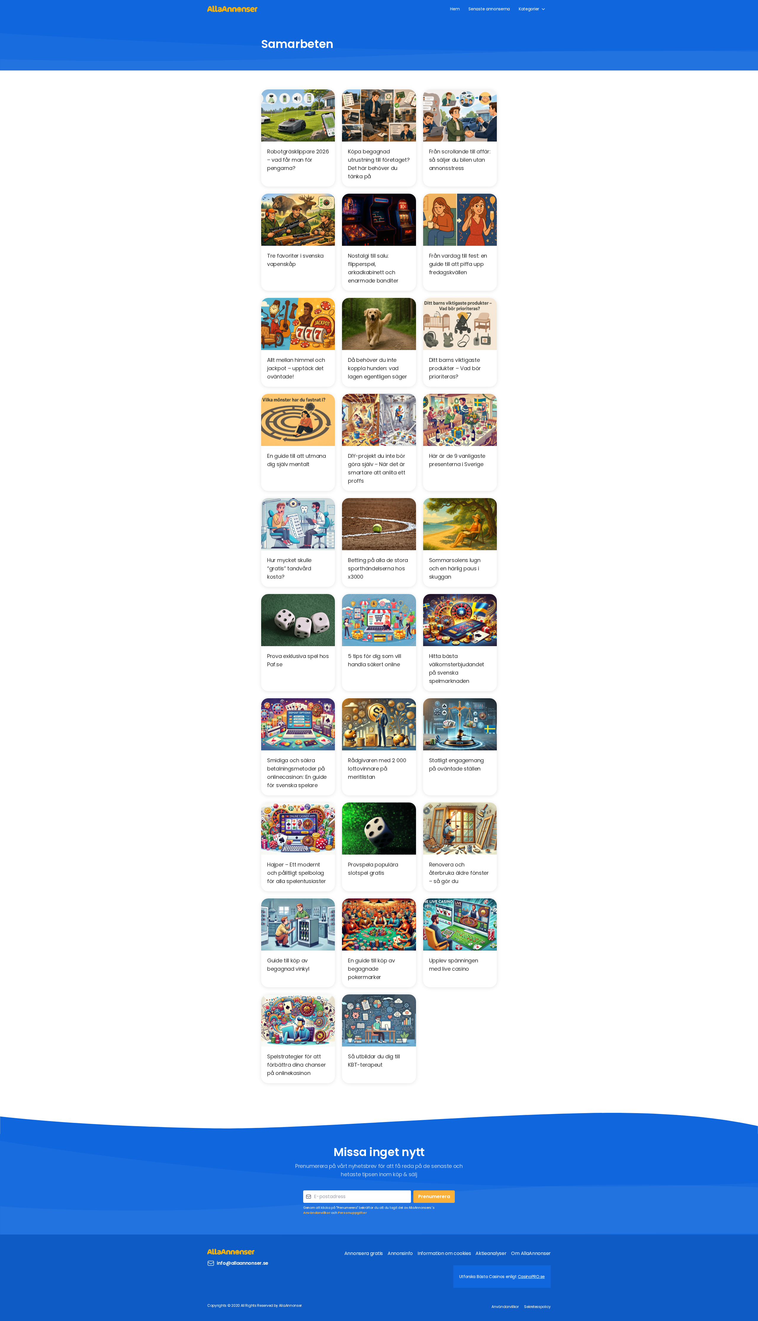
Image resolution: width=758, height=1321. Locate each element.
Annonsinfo (400, 1253)
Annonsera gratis (363, 1253)
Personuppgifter (352, 1212)
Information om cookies (444, 1253)
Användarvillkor (316, 1212)
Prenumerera (434, 1196)
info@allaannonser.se (242, 1263)
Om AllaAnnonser (531, 1253)
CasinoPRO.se (531, 1277)
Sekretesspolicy (537, 1306)
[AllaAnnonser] (232, 9)
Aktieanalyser (491, 1253)
